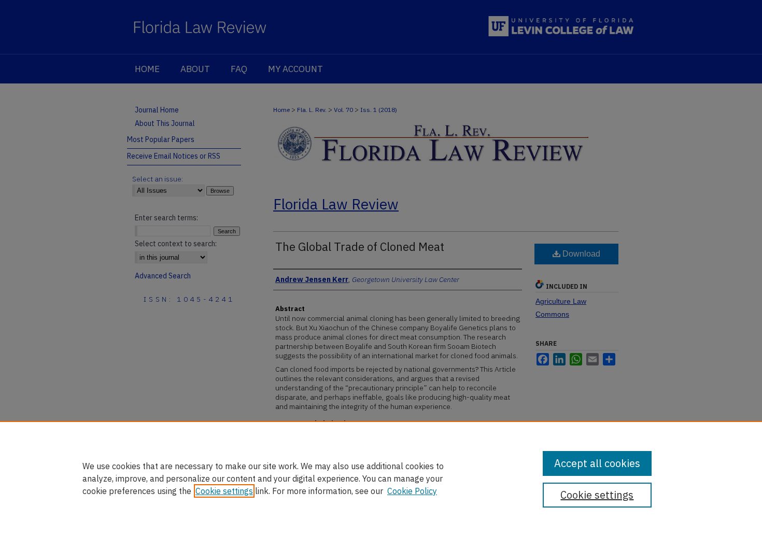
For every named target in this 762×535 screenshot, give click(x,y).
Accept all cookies (597, 463)
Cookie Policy (412, 491)
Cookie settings (224, 491)
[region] (381, 478)
